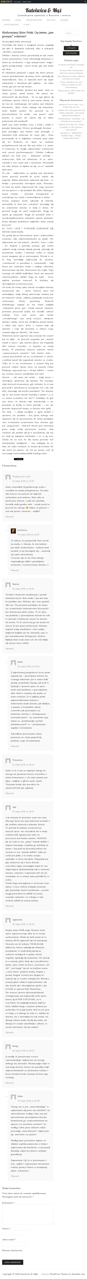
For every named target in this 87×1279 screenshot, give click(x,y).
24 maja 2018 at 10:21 (23, 588)
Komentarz (8, 1202)
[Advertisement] (71, 164)
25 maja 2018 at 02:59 (29, 666)
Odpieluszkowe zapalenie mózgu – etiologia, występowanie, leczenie (71, 135)
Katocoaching (11, 25)
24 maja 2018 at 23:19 (23, 811)
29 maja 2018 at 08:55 (23, 1050)
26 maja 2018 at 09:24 (23, 924)
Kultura (51, 20)
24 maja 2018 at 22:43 (23, 764)
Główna (6, 20)
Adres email (9, 1239)
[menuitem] (6, 1)
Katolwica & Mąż (43, 10)
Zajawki (64, 20)
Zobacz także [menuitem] (26, 2)
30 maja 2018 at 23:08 (29, 1100)
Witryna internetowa (12, 1250)
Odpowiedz (10, 517)
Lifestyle (45, 1274)
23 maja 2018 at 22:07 (28, 534)
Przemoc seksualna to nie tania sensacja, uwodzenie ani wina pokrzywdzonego (71, 84)
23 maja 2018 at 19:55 (23, 481)
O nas (27, 25)
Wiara (18, 20)
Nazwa (6, 1228)
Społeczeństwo (34, 20)
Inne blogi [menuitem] (17, 2)
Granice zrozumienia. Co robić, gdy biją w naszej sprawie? (72, 127)
